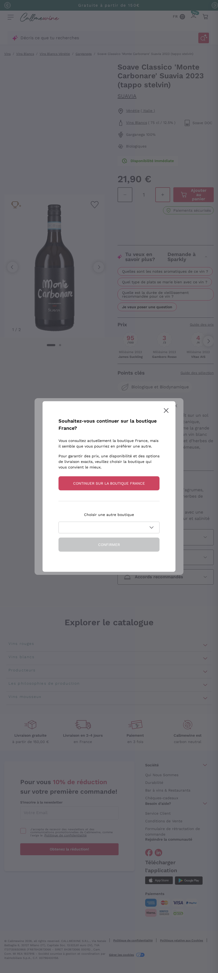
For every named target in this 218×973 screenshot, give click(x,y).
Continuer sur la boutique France (109, 483)
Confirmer (109, 544)
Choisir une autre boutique (109, 514)
